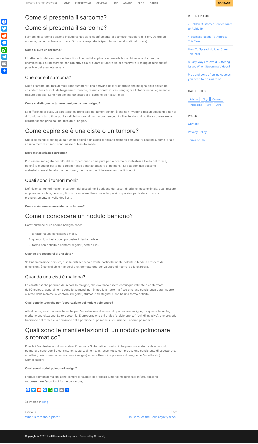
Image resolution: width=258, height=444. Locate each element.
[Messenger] (4, 42)
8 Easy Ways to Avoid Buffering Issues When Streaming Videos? (209, 64)
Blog (45, 402)
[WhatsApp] (4, 49)
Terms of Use (197, 140)
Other (219, 104)
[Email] (4, 63)
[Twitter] (4, 28)
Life (209, 104)
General (216, 99)
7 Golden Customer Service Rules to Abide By (210, 26)
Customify (100, 436)
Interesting (196, 104)
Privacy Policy (197, 132)
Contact (224, 3)
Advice (194, 99)
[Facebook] (4, 21)
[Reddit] (4, 35)
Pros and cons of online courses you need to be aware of (209, 77)
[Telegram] (4, 56)
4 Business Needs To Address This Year (207, 39)
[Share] (4, 70)
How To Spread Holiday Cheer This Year (208, 52)
